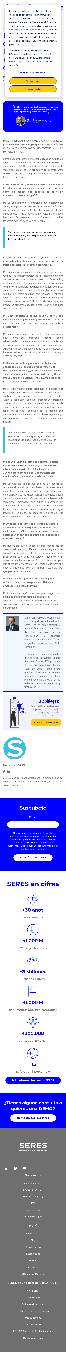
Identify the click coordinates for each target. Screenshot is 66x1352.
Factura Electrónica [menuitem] (33, 1182)
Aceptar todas (33, 81)
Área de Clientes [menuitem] (33, 1324)
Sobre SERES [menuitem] (33, 1233)
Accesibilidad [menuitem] (33, 1297)
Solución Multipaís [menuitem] (33, 1216)
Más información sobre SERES (33, 1080)
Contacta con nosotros (33, 1117)
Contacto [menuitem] (33, 1267)
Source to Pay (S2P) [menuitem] (33, 1189)
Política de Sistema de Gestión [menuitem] (33, 1310)
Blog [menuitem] (33, 1240)
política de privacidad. (33, 849)
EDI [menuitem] (33, 1203)
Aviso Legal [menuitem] (33, 1290)
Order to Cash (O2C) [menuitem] (33, 1196)
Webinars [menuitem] (33, 1260)
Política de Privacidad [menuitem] (33, 1304)
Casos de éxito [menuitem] (33, 1246)
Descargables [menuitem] (33, 1253)
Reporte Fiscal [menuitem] (33, 1209)
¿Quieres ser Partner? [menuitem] (33, 1273)
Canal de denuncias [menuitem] (33, 1337)
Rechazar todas (33, 89)
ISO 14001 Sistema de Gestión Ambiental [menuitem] (33, 1330)
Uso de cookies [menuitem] (33, 1317)
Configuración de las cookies (33, 72)
